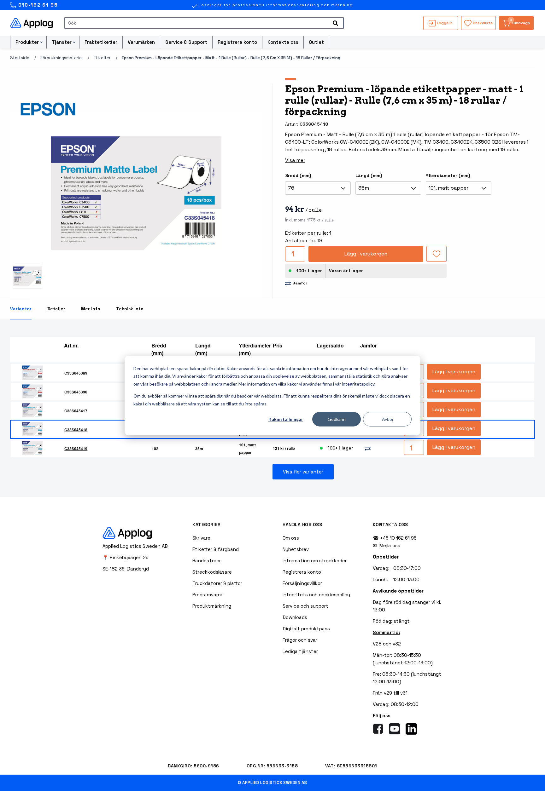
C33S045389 (75, 373)
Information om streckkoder (315, 561)
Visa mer (295, 160)
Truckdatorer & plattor (217, 583)
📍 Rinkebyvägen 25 (126, 557)
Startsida (19, 57)
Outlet (316, 42)
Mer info (90, 309)
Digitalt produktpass (306, 629)
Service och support (305, 606)
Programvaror (207, 595)
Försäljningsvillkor (302, 583)
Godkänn (337, 419)
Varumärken (141, 42)
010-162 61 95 (37, 5)
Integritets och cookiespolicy (316, 595)
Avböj (387, 419)
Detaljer (56, 309)
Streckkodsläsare (212, 572)
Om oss (291, 538)
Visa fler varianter (303, 472)
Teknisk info (130, 309)
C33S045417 (75, 411)
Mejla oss (389, 545)
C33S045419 (75, 448)
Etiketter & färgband (215, 549)
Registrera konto (237, 42)
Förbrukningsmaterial (61, 57)
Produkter (27, 42)
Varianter (21, 309)
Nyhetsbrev (296, 549)
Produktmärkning (211, 606)
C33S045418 (75, 430)
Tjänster (62, 42)
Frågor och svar (300, 640)
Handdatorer (206, 561)
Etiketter (102, 57)
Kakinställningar (285, 419)
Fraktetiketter (101, 42)
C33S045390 (75, 392)
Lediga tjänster (300, 651)
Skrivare (201, 538)
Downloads (295, 617)
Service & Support (186, 42)
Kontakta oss (282, 42)
